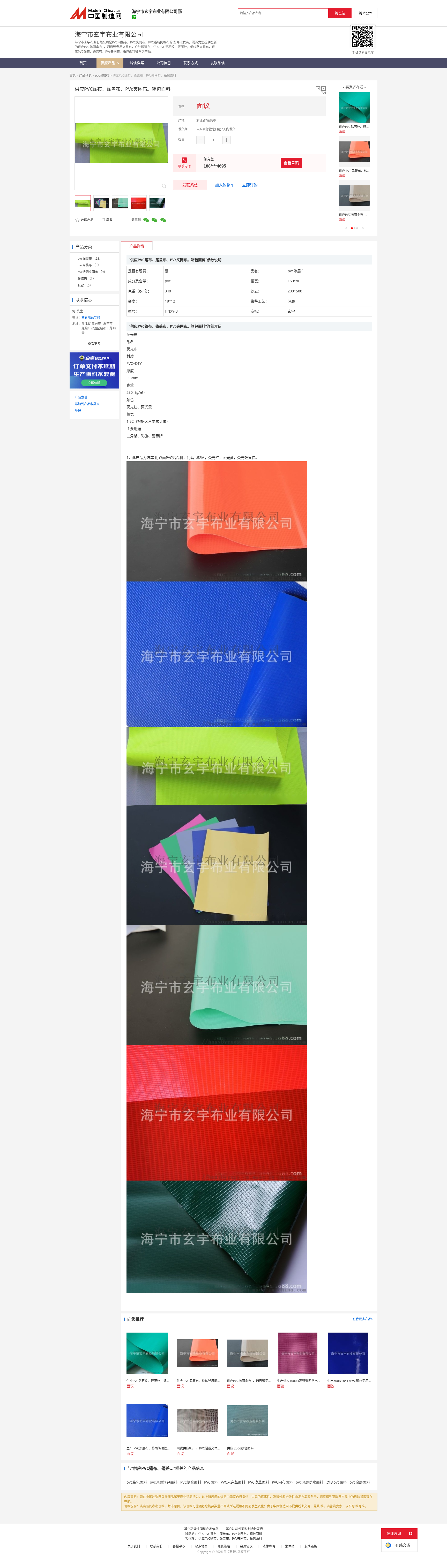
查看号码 (291, 162)
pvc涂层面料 (359, 1482)
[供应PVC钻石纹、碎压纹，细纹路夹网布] (354, 107)
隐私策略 (224, 1546)
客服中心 (179, 1546)
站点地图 (201, 1546)
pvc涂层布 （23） (90, 258)
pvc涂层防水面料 (309, 1482)
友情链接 (310, 1546)
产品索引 (81, 397)
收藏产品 (86, 220)
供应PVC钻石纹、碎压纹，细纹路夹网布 (366, 127)
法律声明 (269, 1546)
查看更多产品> (363, 1319)
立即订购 (250, 184)
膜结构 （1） (87, 278)
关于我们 (134, 1546)
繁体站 (289, 1546)
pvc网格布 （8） (89, 265)
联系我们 (156, 1546)
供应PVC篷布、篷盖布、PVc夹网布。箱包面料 (230, 1534)
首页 (73, 75)
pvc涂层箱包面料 (163, 1482)
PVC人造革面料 (233, 1482)
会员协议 (246, 1546)
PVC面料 (211, 1482)
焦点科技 (230, 1552)
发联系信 (190, 184)
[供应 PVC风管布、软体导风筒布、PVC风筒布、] (354, 151)
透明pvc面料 (336, 1482)
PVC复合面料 (190, 1482)
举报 (109, 220)
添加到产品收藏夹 (87, 404)
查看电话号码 (90, 317)
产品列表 (85, 75)
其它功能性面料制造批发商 (244, 1529)
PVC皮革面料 (258, 1482)
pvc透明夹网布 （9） (92, 272)
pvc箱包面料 (136, 1482)
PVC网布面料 (282, 1482)
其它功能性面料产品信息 (201, 1529)
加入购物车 (224, 184)
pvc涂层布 (102, 75)
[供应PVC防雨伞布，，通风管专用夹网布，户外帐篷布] (354, 195)
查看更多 (94, 344)
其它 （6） (85, 285)
